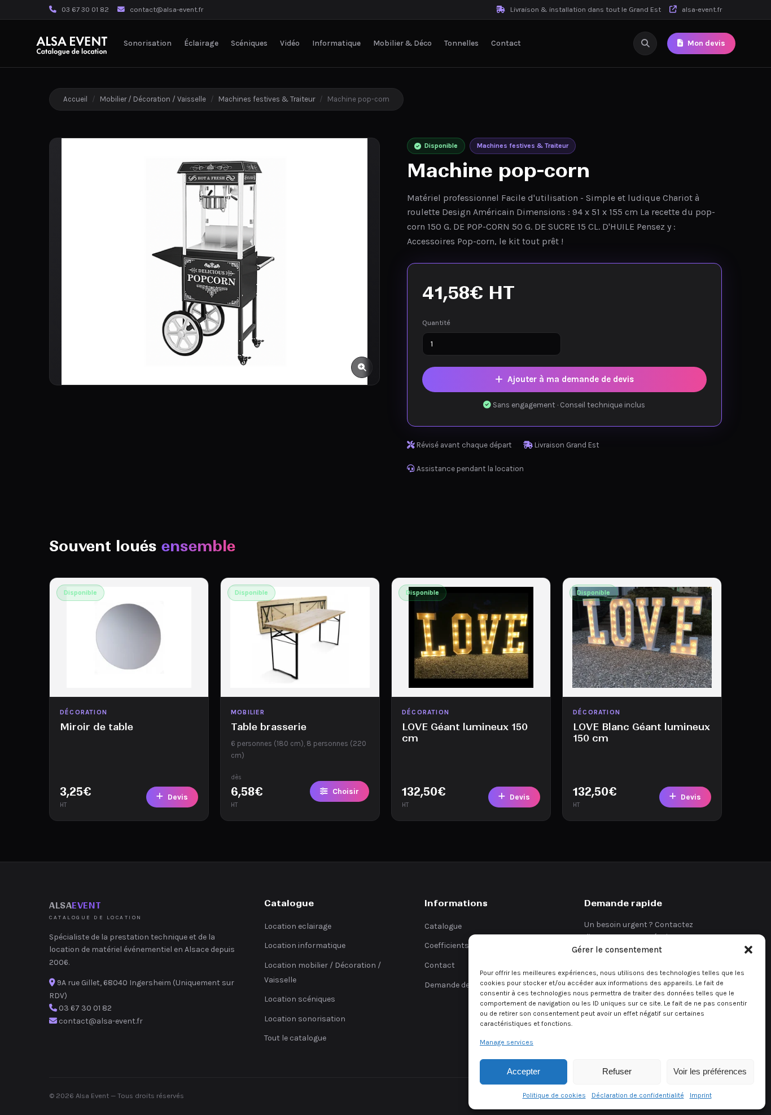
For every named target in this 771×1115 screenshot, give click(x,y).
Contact (506, 43)
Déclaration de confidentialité (638, 1095)
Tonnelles (461, 43)
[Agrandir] (362, 367)
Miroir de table (96, 727)
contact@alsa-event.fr (166, 9)
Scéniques (249, 43)
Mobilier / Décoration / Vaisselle (153, 99)
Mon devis (706, 43)
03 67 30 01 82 (85, 9)
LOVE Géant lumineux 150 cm (465, 732)
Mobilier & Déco (402, 43)
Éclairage (201, 43)
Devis (178, 797)
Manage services (506, 1042)
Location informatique (304, 945)
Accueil (75, 99)
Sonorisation (148, 43)
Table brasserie (268, 727)
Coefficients (446, 945)
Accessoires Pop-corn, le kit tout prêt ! (485, 241)
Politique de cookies (554, 1095)
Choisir (345, 791)
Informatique (336, 43)
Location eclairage (297, 926)
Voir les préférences (710, 1071)
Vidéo (290, 43)
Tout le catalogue (295, 1038)
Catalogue (443, 926)
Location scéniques (299, 999)
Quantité (436, 322)
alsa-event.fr (701, 9)
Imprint (701, 1095)
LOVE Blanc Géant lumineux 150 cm (641, 732)
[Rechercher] (645, 43)
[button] (748, 949)
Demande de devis (457, 985)
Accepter (523, 1071)
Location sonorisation (304, 1019)
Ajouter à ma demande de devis (570, 379)
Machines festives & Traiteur (266, 99)
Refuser (617, 1071)
